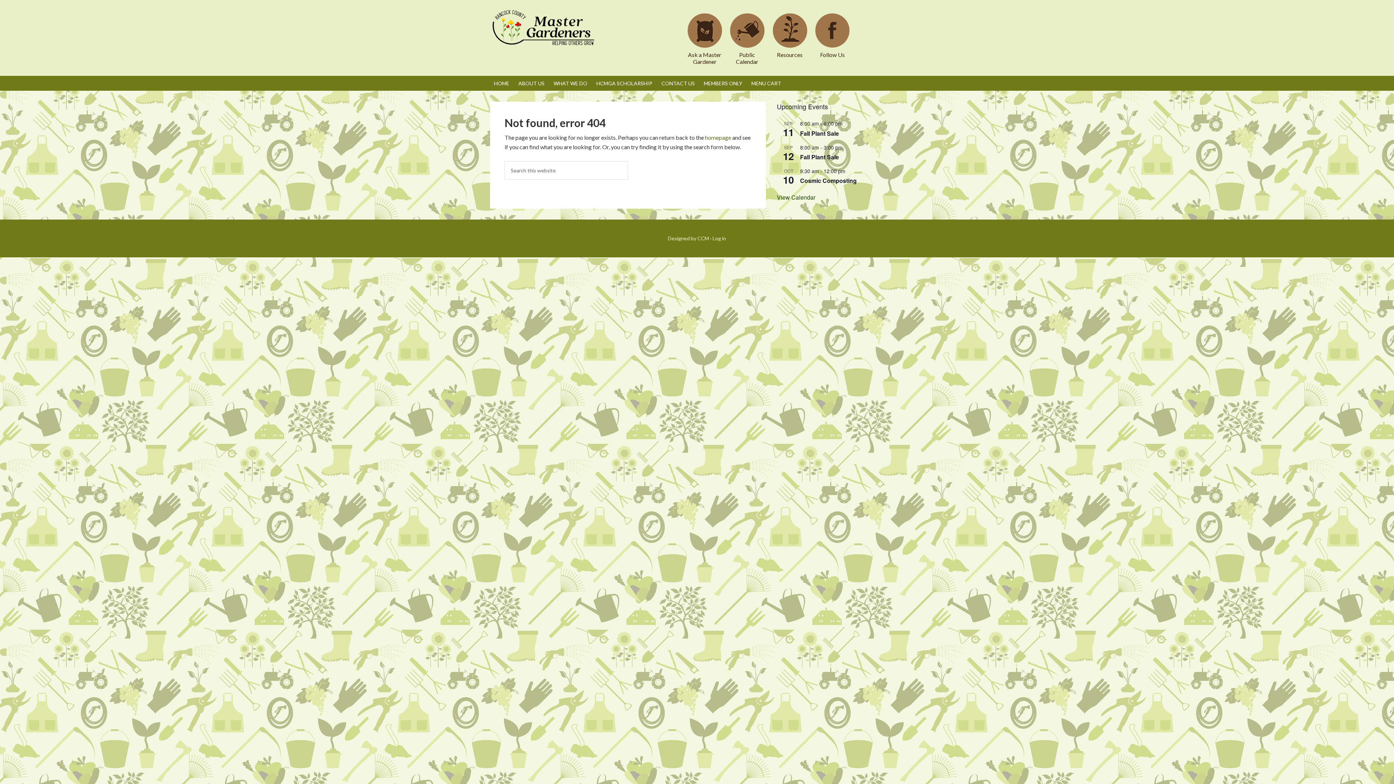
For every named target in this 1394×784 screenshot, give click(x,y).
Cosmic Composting (828, 180)
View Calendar (796, 197)
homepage (718, 137)
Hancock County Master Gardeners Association (544, 34)
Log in (719, 238)
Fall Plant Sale (819, 133)
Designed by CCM (688, 238)
